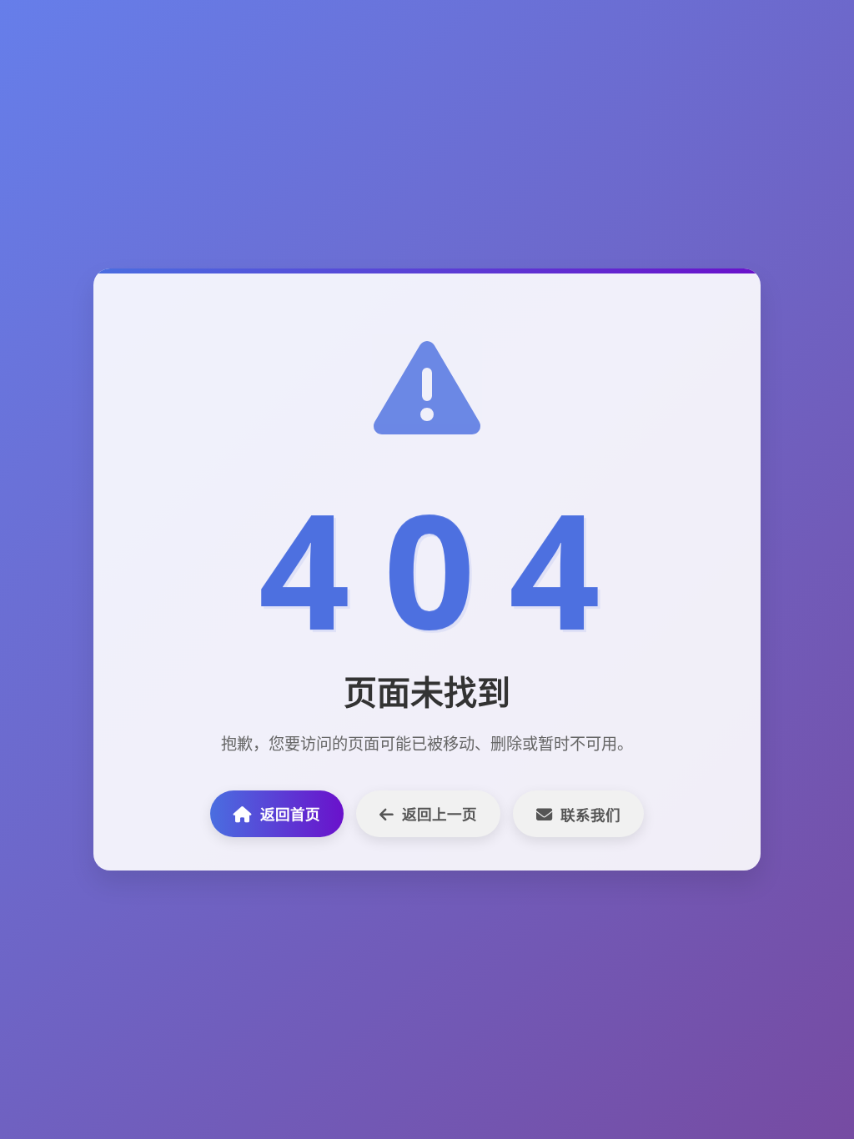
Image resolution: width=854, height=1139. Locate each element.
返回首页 (290, 814)
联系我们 (590, 815)
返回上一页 (439, 814)
